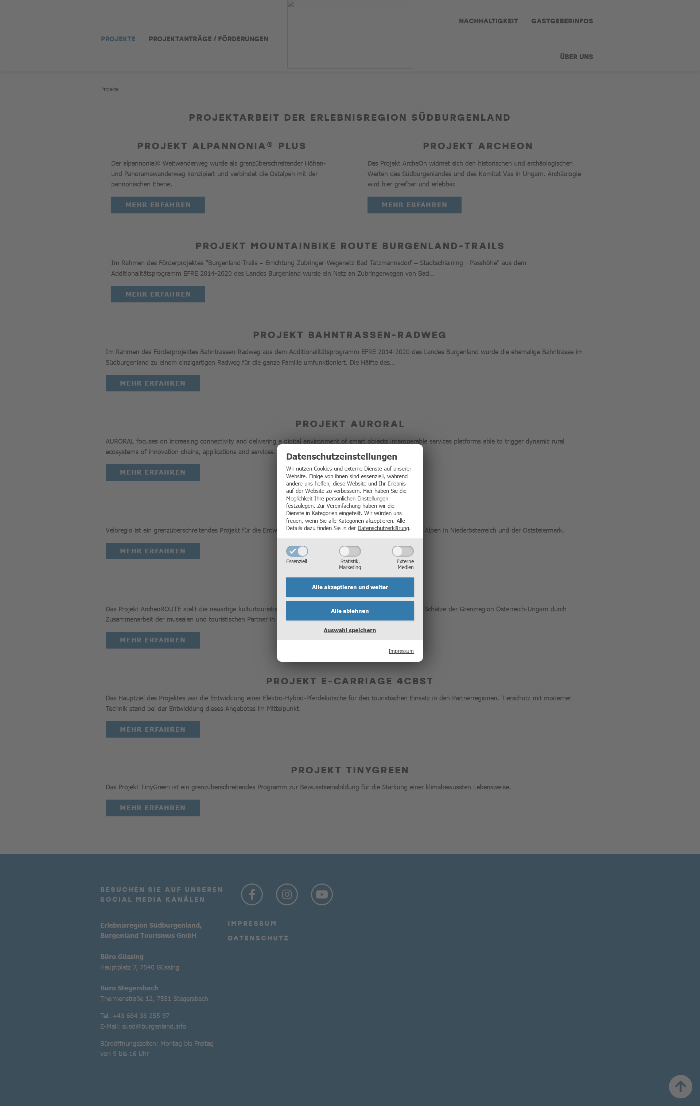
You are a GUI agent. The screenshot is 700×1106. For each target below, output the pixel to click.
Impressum (401, 650)
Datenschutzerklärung (383, 527)
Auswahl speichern (350, 630)
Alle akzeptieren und (350, 587)
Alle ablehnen (350, 610)
